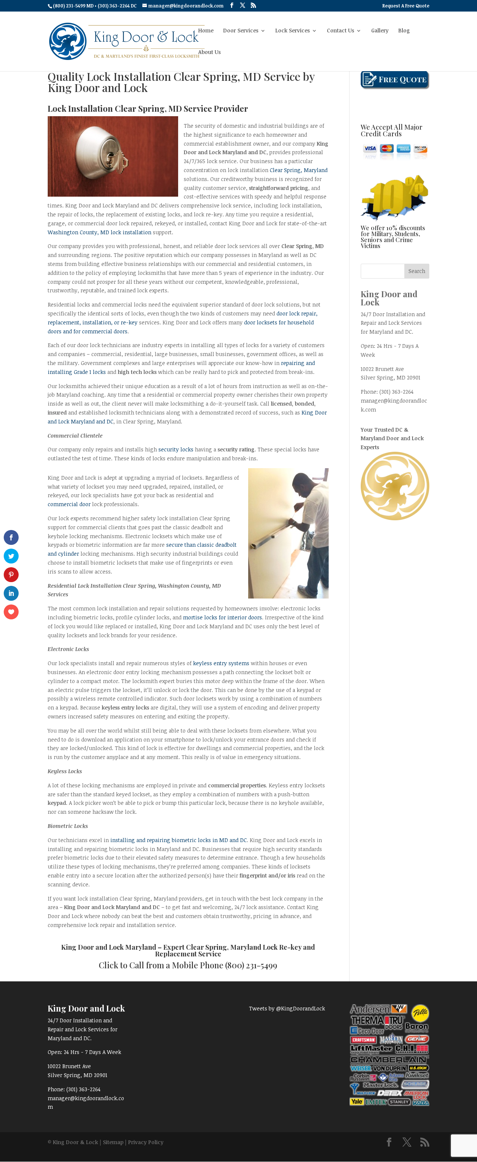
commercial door (69, 504)
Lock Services (292, 31)
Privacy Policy (146, 1142)
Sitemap (113, 1142)
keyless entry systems (221, 663)
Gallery (380, 31)
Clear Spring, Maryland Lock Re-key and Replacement (235, 950)
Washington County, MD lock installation (99, 232)
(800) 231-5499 (251, 965)
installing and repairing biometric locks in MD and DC (178, 840)
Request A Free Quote (405, 6)
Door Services (240, 31)
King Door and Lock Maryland (108, 947)
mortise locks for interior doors (222, 617)
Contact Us (340, 31)
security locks (175, 449)
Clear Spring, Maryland (299, 170)
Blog (404, 31)
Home (206, 31)
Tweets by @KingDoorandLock (287, 1008)
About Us (209, 52)
